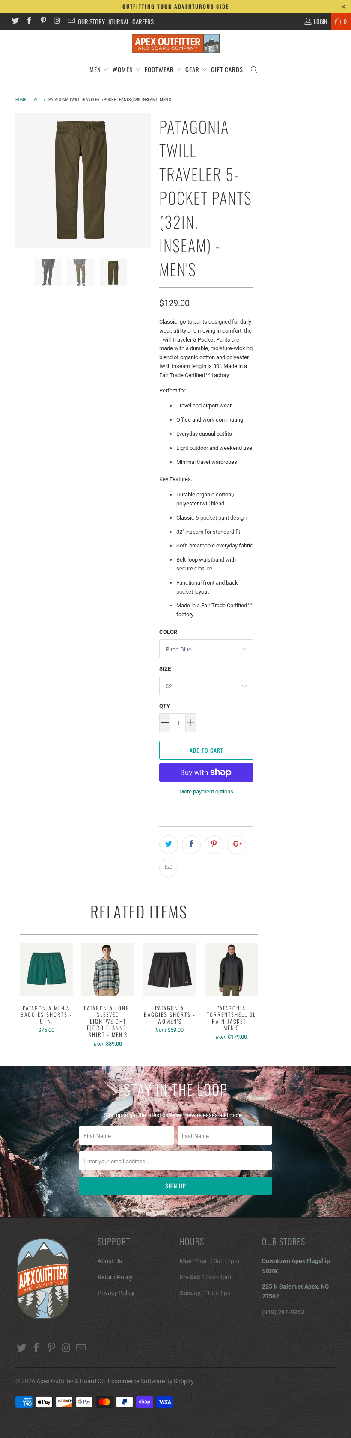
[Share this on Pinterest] (214, 844)
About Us (110, 1260)
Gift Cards (227, 69)
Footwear (159, 69)
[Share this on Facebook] (191, 844)
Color (168, 632)
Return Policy (115, 1277)
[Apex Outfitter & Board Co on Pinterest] (43, 21)
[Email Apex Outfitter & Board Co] (70, 21)
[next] (142, 180)
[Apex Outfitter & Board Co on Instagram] (57, 21)
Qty (164, 706)
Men (95, 69)
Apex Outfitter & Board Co (70, 1381)
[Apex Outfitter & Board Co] (175, 43)
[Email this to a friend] (168, 868)
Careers (143, 21)
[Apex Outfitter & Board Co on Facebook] (29, 21)
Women (123, 69)
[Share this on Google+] (236, 844)
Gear (193, 69)
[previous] (23, 180)
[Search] (254, 70)
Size (165, 669)
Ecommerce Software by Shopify (151, 1381)
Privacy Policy (116, 1292)
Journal (118, 21)
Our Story (91, 21)
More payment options (206, 791)
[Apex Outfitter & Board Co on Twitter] (15, 21)
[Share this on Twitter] (168, 844)
